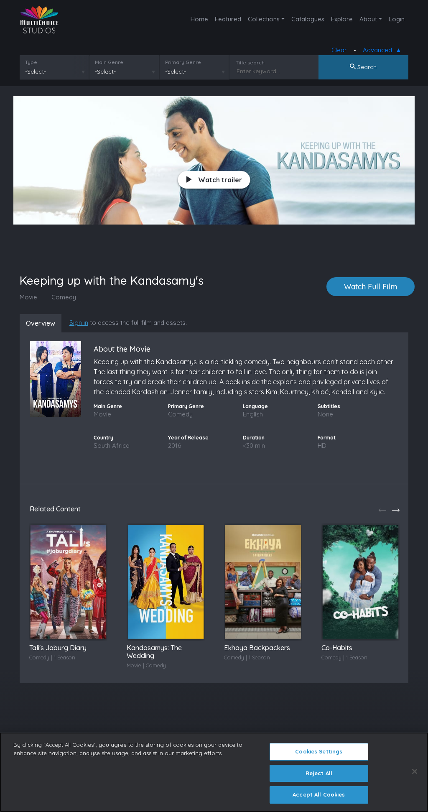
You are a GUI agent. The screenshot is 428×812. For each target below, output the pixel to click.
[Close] (414, 771)
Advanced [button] (379, 50)
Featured (228, 19)
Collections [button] (264, 19)
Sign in (78, 323)
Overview (40, 323)
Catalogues (307, 19)
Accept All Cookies (319, 794)
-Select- (35, 71)
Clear (339, 50)
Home (199, 19)
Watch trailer (220, 180)
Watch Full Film (370, 286)
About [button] (368, 19)
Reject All (319, 773)
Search (366, 67)
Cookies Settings (318, 751)
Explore (342, 19)
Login (397, 19)
